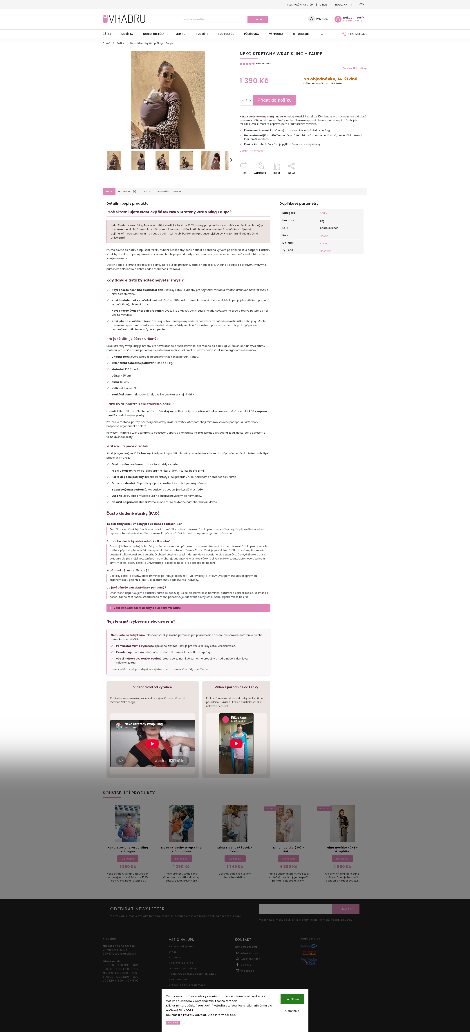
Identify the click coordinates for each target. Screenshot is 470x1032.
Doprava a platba (181, 962)
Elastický (325, 251)
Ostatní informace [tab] (169, 191)
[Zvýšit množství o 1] (250, 100)
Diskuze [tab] (146, 191)
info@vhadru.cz (251, 953)
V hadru (246, 964)
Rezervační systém (300, 4)
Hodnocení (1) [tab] (127, 191)
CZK (362, 4)
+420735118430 (250, 959)
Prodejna (340, 4)
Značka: (355, 68)
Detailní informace (252, 150)
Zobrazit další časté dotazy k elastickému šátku (147, 608)
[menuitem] (110, 34)
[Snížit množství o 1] (242, 100)
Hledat (258, 19)
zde (232, 1015)
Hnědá (324, 236)
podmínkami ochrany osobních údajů (326, 919)
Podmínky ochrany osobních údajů (192, 973)
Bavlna (324, 243)
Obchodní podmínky (183, 968)
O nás (323, 4)
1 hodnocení (263, 64)
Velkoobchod (178, 979)
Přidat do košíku (274, 100)
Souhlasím (292, 999)
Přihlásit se (346, 909)
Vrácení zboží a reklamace (187, 984)
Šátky (323, 213)
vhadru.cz (247, 970)
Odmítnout (292, 1011)
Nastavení (173, 1022)
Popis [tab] (109, 191)
